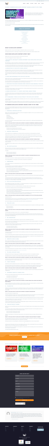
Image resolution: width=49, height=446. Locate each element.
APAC (13, 427)
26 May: (24, 355)
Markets (28, 3)
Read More (8, 358)
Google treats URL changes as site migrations (32, 199)
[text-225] (24, 386)
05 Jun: (11, 355)
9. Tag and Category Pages (24, 39)
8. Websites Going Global (24, 38)
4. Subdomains (24, 34)
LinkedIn (30, 427)
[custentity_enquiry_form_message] (24, 393)
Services (24, 3)
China (13, 428)
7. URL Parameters (24, 37)
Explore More (24, 366)
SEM (5, 428)
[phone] (24, 383)
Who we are (22, 427)
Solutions (31, 3)
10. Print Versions (24, 40)
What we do (22, 428)
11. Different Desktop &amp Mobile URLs (24, 41)
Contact (42, 3)
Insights (36, 3)
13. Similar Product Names (24, 43)
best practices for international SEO (22, 250)
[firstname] (24, 375)
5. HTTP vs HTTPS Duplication (24, 35)
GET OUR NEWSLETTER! (40, 429)
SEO (5, 427)
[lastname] (24, 378)
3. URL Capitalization (24, 33)
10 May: (37, 356)
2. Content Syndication (24, 32)
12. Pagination (24, 42)
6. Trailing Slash (24, 36)
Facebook (30, 428)
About (39, 3)
